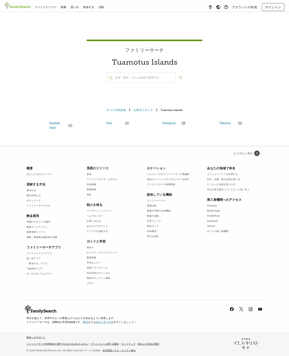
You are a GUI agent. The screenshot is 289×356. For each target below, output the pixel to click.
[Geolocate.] (180, 77)
